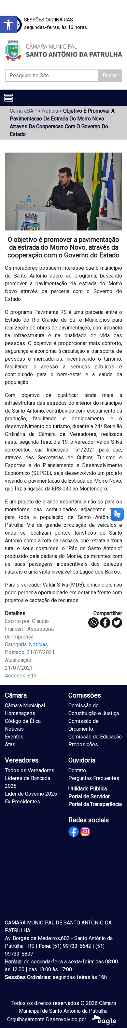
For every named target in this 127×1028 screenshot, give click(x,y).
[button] (8, 24)
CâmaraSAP (23, 111)
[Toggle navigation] (8, 97)
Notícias (38, 644)
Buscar (110, 75)
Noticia (50, 111)
